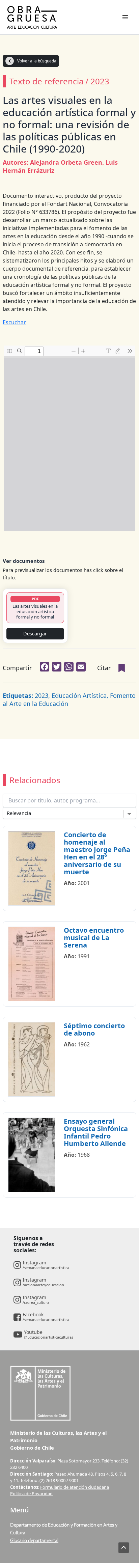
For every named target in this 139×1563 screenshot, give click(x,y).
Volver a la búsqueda (36, 61)
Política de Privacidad (31, 1493)
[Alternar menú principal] (125, 17)
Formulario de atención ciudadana (74, 1487)
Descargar (35, 633)
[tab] (35, 607)
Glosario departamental (34, 1540)
